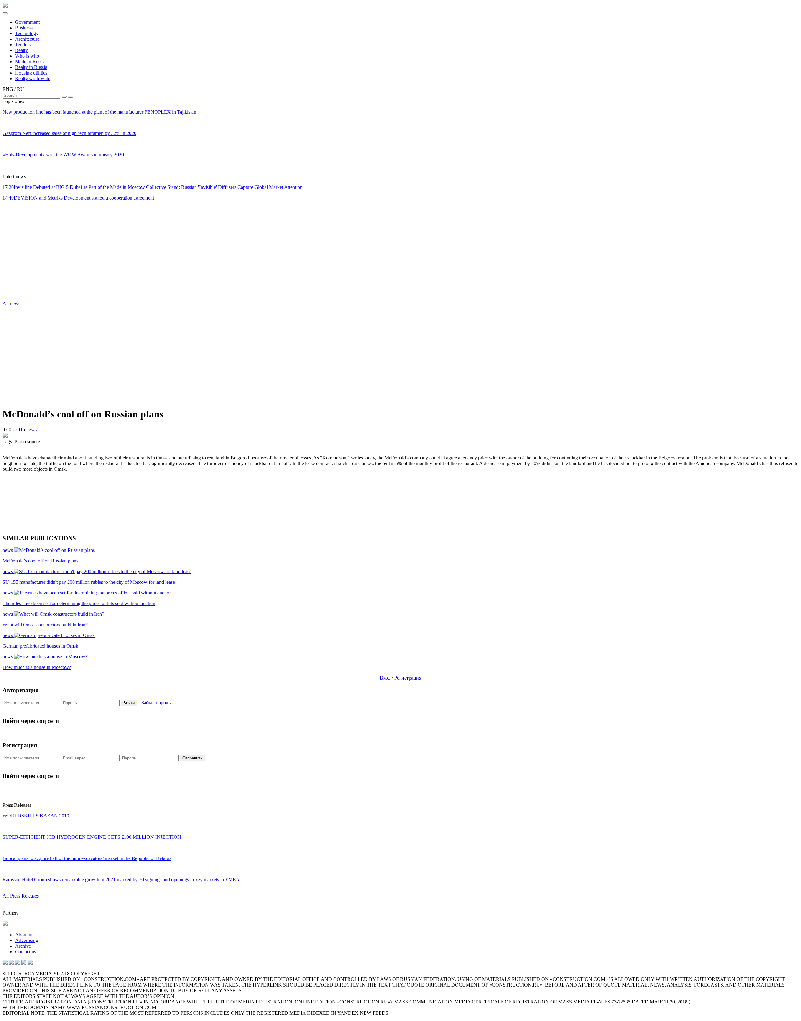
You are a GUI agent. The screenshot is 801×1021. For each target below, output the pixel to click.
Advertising (26, 940)
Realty (21, 50)
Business (24, 27)
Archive (23, 946)
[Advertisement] (40, 253)
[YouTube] (11, 963)
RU (20, 89)
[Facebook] (30, 963)
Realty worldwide (32, 78)
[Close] (70, 97)
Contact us (25, 951)
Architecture (27, 39)
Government (27, 22)
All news (11, 303)
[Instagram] (17, 963)
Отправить (192, 758)
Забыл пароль (156, 702)
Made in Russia (30, 61)
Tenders (23, 44)
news (31, 429)
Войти (129, 703)
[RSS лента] (23, 963)
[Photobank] (5, 963)
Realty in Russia (31, 67)
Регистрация (407, 678)
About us (24, 934)
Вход (385, 678)
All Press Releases (21, 896)
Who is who (27, 56)
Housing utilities (31, 72)
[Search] (64, 97)
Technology (26, 33)
